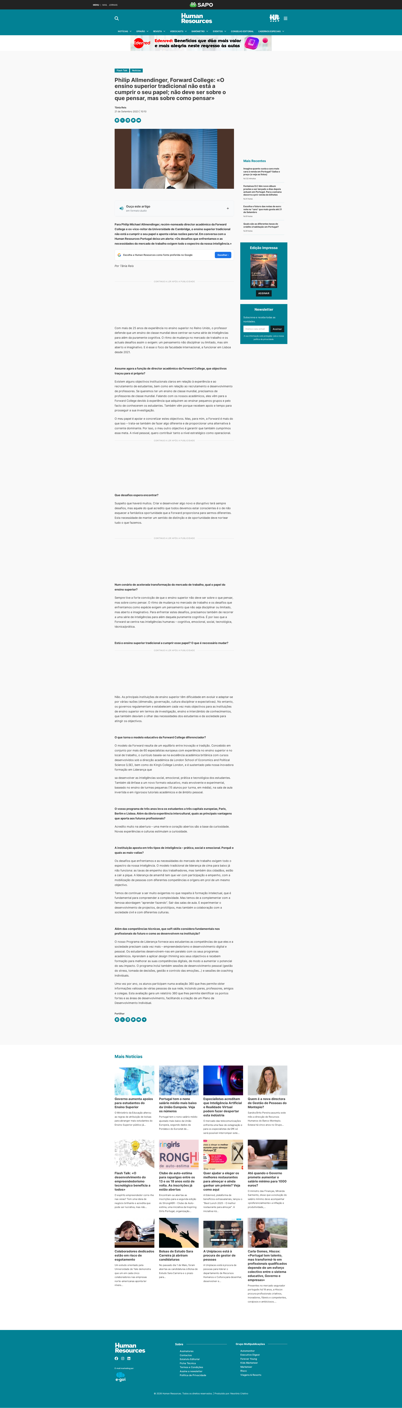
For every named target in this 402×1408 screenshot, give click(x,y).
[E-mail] (138, 120)
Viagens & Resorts (250, 1374)
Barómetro (198, 31)
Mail (104, 5)
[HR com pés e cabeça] (274, 18)
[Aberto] (285, 18)
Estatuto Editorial (190, 1359)
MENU (96, 5)
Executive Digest (250, 1354)
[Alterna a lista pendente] (131, 31)
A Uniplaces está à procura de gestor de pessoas (219, 1255)
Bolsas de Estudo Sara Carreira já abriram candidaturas (176, 1255)
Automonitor (247, 1350)
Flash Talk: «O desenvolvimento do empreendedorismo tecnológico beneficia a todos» (132, 1181)
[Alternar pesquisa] (117, 18)
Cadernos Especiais (269, 31)
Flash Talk (122, 70)
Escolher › (223, 255)
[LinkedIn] (127, 120)
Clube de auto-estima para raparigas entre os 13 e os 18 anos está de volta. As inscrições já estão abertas (177, 1181)
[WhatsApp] (133, 120)
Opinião (140, 31)
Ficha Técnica (188, 1363)
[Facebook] (117, 120)
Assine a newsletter (191, 1371)
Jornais (113, 5)
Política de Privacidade (193, 1375)
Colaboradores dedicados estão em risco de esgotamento (134, 1255)
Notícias (123, 31)
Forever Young (248, 1358)
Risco (243, 1370)
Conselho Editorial (242, 31)
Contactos (186, 1355)
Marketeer (246, 1366)
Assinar (263, 293)
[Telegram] (144, 1019)
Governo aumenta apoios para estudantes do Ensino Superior (134, 1103)
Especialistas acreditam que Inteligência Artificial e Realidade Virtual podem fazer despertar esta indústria (222, 1107)
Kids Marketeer (249, 1362)
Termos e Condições (191, 1367)
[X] (122, 120)
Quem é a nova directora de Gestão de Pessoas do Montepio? (267, 1103)
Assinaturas (186, 1351)
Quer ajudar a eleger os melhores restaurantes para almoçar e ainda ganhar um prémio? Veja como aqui (221, 1181)
